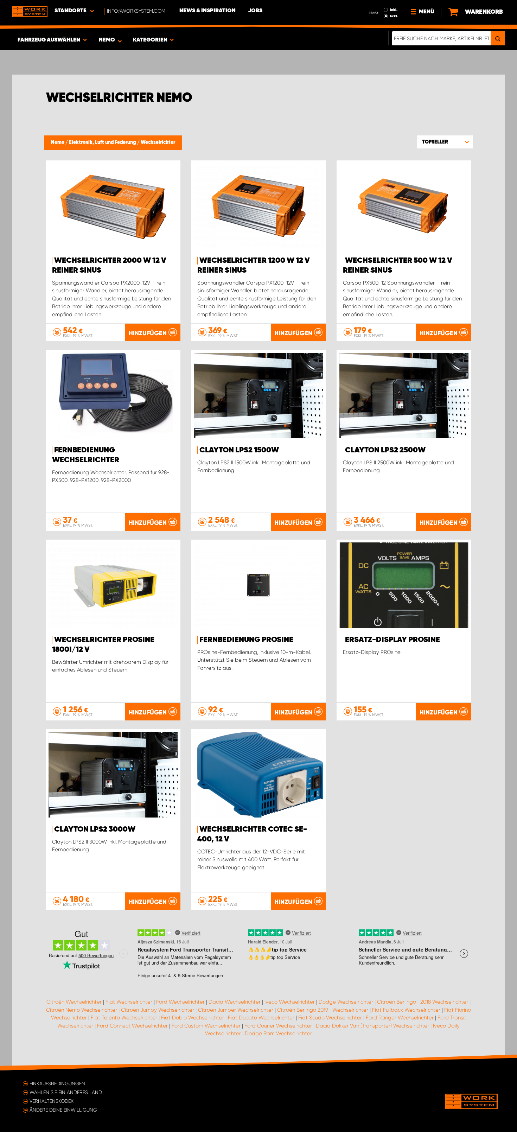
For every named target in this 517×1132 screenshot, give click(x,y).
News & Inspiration (207, 11)
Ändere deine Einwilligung (63, 1110)
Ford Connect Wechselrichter (132, 1026)
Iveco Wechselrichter (289, 1002)
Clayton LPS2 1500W (239, 450)
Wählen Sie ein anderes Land (66, 1092)
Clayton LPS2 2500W (385, 450)
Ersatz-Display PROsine (392, 640)
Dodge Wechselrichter (346, 1002)
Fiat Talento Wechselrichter (124, 1018)
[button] (445, 141)
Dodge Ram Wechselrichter (278, 1033)
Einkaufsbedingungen (57, 1083)
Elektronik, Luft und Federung (103, 142)
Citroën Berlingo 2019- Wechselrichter (322, 1010)
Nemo (58, 142)
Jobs (255, 11)
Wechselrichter (158, 142)
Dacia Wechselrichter (235, 1002)
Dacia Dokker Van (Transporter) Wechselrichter (372, 1026)
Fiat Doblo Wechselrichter (192, 1018)
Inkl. (393, 10)
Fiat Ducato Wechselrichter (261, 1018)
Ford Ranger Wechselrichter (400, 1018)
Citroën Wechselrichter (74, 1002)
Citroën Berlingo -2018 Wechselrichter (422, 1002)
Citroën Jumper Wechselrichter (235, 1010)
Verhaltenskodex (52, 1101)
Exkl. (394, 16)
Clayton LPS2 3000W (94, 829)
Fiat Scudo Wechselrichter (330, 1018)
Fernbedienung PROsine (246, 640)
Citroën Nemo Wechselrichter (81, 1010)
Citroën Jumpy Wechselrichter (157, 1010)
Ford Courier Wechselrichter (278, 1026)
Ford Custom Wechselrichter (206, 1026)
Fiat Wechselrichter (129, 1002)
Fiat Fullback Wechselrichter (406, 1010)
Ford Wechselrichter (180, 1002)
